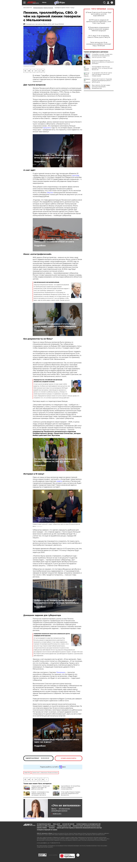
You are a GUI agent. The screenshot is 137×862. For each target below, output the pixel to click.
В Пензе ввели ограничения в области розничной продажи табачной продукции (98, 29)
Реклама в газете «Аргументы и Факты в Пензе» (87, 826)
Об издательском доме (44, 824)
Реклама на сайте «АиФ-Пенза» (46, 826)
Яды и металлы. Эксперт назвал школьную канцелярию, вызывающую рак (101, 86)
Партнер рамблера (53, 855)
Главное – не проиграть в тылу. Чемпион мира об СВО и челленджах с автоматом (40, 793)
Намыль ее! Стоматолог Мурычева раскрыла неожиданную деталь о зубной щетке (102, 80)
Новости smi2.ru (29, 818)
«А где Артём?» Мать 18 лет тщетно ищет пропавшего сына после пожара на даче (102, 74)
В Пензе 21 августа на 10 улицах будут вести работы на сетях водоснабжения (99, 14)
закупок (50, 192)
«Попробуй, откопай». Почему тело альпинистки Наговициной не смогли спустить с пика (102, 56)
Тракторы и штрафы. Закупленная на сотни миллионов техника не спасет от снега (56, 240)
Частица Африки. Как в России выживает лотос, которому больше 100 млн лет (102, 68)
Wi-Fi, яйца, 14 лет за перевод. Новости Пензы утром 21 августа (99, 36)
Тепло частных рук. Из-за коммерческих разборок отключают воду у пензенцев (98, 44)
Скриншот (39, 526)
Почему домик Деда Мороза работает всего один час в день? (56, 740)
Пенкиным (60, 672)
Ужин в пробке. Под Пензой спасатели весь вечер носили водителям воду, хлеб (56, 156)
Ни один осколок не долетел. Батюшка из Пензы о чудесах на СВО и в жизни (55, 460)
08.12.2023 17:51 (27, 7)
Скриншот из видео (29, 66)
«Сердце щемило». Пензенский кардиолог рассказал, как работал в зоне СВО (40, 787)
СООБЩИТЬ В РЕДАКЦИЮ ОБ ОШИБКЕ (47, 829)
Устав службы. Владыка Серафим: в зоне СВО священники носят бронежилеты (70, 793)
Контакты (52, 827)
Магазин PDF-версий (68, 824)
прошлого (47, 128)
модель (59, 481)
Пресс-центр (56, 824)
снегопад (75, 175)
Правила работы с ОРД (64, 826)
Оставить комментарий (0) (68, 758)
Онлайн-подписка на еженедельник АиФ (88, 824)
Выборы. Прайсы (42, 827)
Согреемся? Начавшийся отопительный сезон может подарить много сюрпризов (55, 325)
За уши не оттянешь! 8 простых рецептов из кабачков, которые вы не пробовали (103, 62)
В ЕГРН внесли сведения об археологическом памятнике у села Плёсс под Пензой (98, 21)
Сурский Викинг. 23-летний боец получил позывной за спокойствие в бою (70, 787)
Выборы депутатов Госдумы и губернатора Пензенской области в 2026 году (79, 827)
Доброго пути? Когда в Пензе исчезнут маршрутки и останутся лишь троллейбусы (56, 601)
